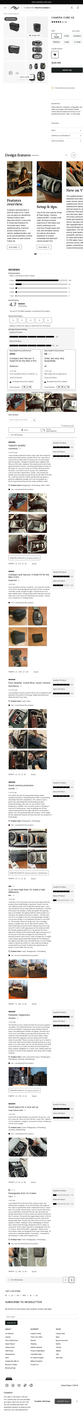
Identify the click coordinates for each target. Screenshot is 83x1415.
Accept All (63, 1401)
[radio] (54, 54)
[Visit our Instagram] (7, 1385)
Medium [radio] (56, 42)
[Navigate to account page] (72, 7)
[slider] (37, 27)
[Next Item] (73, 155)
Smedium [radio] (77, 36)
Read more (55, 123)
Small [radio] (66, 36)
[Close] (77, 1401)
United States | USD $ (69, 1385)
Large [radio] (66, 42)
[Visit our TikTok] (25, 1385)
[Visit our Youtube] (19, 1385)
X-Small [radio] (56, 36)
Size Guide (76, 31)
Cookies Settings (42, 1401)
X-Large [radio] (77, 42)
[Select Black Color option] (54, 54)
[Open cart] (78, 7)
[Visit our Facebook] (13, 1385)
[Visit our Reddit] (31, 1385)
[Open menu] (5, 7)
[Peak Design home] (15, 7)
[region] (41, 1401)
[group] (67, 39)
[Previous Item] (66, 155)
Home (5, 14)
